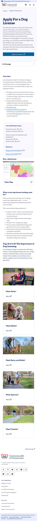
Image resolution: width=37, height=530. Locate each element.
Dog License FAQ (12, 154)
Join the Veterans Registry (8, 492)
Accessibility (4, 517)
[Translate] (25, 4)
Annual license (11, 107)
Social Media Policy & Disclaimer (14, 518)
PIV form (18, 114)
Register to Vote (6, 483)
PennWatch (4, 506)
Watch (9, 296)
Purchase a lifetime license (15, 109)
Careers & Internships (7, 503)
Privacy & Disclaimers (14, 517)
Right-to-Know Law (7, 509)
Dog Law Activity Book (13, 150)
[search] (30, 5)
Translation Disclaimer (26, 517)
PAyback (4, 495)
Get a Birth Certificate (7, 489)
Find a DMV (4, 486)
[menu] (34, 5)
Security (3, 518)
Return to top (29, 449)
